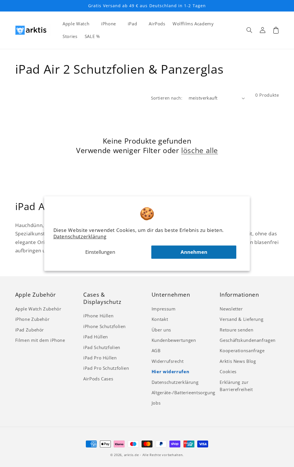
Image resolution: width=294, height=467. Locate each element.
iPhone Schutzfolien (104, 326)
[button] (249, 30)
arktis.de (131, 455)
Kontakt (160, 319)
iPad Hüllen (95, 337)
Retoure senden (236, 330)
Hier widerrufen (170, 371)
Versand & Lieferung (241, 319)
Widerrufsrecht (168, 361)
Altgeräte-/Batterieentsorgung (183, 392)
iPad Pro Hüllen (100, 358)
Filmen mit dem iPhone (40, 340)
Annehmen (194, 252)
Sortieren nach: (166, 98)
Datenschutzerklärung (80, 236)
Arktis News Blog (238, 361)
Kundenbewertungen (174, 340)
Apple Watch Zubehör (38, 309)
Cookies (228, 371)
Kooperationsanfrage (242, 350)
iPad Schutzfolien (101, 347)
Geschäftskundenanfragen (248, 340)
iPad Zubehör (29, 330)
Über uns (161, 330)
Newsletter (231, 309)
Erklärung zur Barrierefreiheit (236, 385)
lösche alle (199, 150)
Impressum (164, 309)
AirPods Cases (98, 379)
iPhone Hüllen (98, 316)
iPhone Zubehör (32, 319)
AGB (156, 350)
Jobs (156, 403)
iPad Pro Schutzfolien (106, 368)
